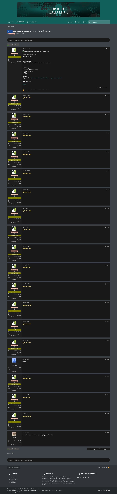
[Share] (106, 49)
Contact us (13, 482)
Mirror (24, 84)
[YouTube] (88, 477)
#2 (108, 95)
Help (99, 467)
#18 (108, 395)
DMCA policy (14, 478)
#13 (108, 302)
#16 (108, 359)
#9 (108, 227)
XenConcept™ (37, 490)
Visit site (13, 63)
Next (16, 44)
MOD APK (25, 83)
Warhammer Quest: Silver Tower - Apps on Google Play (47, 78)
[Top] (106, 467)
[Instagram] (83, 477)
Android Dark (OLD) (14, 467)
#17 (108, 376)
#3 (108, 114)
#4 (108, 133)
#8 (108, 208)
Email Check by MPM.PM (14, 492)
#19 (108, 413)
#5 (108, 152)
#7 (108, 189)
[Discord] (80, 477)
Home (12, 481)
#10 (108, 246)
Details (60, 490)
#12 (108, 284)
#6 (108, 171)
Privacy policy (14, 479)
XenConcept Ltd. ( (53, 490)
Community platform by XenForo (23, 489)
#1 (108, 48)
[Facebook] (78, 477)
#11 (108, 265)
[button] (38, 22)
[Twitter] (86, 477)
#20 (108, 432)
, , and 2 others (36, 90)
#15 (108, 340)
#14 (108, 321)
